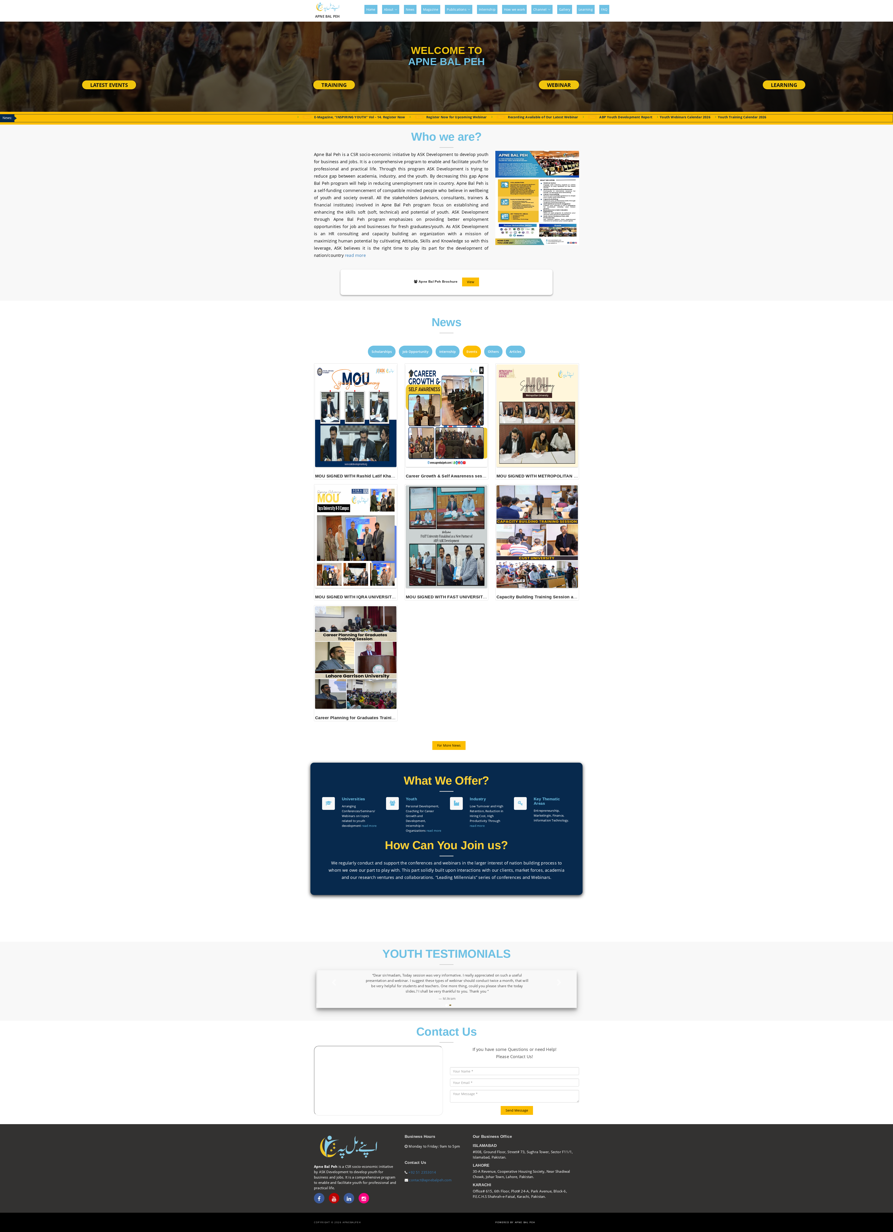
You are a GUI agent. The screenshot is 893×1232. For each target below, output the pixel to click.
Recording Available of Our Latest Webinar (319, 117)
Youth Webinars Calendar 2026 (461, 117)
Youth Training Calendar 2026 (518, 117)
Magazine (431, 9)
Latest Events (109, 84)
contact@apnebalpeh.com (430, 1180)
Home (371, 9)
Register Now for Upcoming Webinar (232, 117)
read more (355, 255)
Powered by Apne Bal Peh (515, 1222)
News (410, 9)
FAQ (604, 9)
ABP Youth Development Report (401, 117)
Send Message (517, 1110)
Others (493, 351)
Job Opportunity (416, 351)
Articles (515, 351)
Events (471, 351)
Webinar (559, 84)
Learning (586, 9)
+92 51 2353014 (422, 1172)
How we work (514, 9)
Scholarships (382, 351)
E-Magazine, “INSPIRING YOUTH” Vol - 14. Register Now (135, 117)
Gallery (564, 9)
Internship (487, 9)
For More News (449, 745)
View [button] (470, 282)
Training (334, 84)
